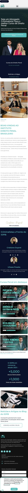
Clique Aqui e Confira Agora (6, 353)
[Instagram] (13, 255)
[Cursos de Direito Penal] (14, 58)
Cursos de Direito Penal (14, 62)
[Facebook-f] (15, 255)
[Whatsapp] (10, 451)
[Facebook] (7, 451)
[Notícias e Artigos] (14, 70)
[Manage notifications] (2, 490)
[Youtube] (10, 255)
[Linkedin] (18, 255)
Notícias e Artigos (14, 74)
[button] (17, 6)
